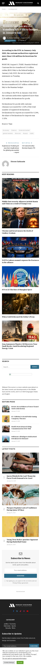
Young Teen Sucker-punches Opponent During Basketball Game (22, 541)
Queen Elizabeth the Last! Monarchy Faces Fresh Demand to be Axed (21, 477)
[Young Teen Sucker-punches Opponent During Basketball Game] (20, 526)
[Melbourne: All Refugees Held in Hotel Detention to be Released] (6, 438)
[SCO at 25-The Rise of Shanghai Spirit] (20, 276)
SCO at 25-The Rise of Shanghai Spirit (17, 290)
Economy (6, 130)
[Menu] (3, 3)
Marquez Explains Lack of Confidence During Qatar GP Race (22, 509)
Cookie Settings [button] (9, 662)
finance (14, 130)
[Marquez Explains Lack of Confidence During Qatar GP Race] (20, 494)
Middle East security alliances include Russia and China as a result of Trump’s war (20, 203)
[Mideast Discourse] (20, 3)
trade (31, 133)
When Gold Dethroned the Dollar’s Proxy (18, 317)
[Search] (38, 3)
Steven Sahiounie (14, 38)
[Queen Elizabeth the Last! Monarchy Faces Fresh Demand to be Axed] (20, 463)
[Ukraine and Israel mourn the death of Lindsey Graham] (20, 217)
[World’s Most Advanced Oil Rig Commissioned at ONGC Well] (6, 428)
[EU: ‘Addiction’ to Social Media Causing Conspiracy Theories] (6, 418)
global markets (8, 133)
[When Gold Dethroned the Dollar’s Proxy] (20, 303)
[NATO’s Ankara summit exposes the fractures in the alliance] (20, 247)
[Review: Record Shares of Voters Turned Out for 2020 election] (6, 408)
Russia (25, 133)
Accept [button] (20, 662)
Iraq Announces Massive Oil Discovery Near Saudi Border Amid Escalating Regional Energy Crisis (19, 346)
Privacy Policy (17, 583)
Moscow (18, 133)
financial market (24, 130)
